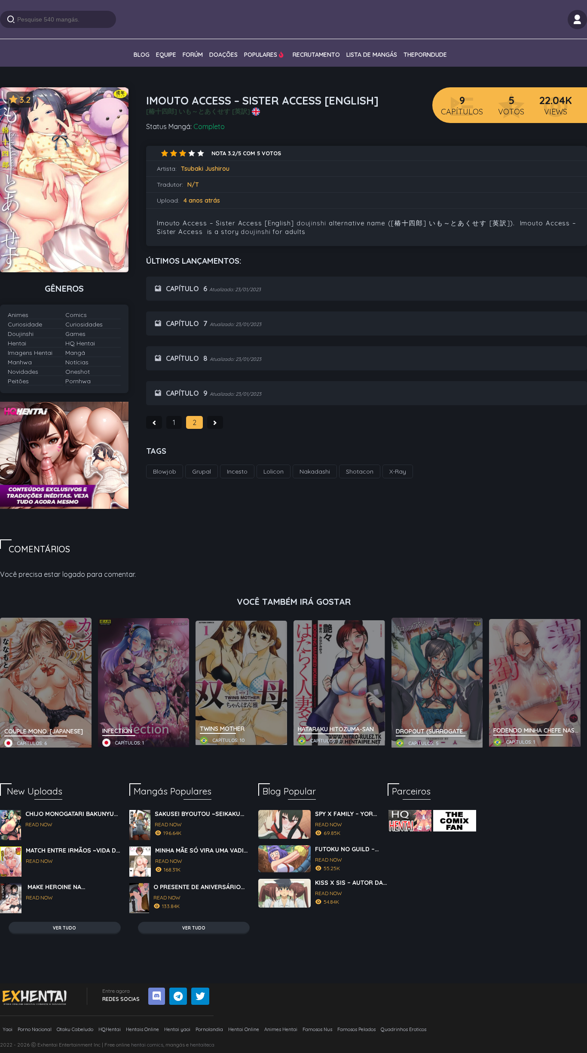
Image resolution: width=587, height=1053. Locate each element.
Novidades (23, 372)
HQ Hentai (80, 343)
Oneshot (77, 372)
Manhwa (20, 362)
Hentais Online (142, 1029)
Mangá (75, 353)
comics (155, 1044)
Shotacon (359, 471)
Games (75, 334)
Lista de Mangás (371, 54)
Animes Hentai (280, 1029)
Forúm (193, 54)
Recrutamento (316, 54)
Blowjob (164, 471)
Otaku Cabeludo (75, 1029)
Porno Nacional (35, 1029)
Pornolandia (209, 1029)
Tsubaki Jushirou (205, 168)
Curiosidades (84, 324)
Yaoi (7, 1029)
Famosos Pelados (356, 1029)
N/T (193, 184)
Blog (142, 54)
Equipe (166, 54)
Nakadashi (315, 471)
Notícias (77, 362)
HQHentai (109, 1029)
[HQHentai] (409, 820)
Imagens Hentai (30, 353)
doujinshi (311, 223)
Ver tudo (64, 928)
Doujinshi (21, 334)
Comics (76, 315)
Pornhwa (78, 381)
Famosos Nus (317, 1029)
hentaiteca (202, 1044)
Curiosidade (25, 324)
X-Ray (397, 471)
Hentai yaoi (177, 1029)
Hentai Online (243, 1029)
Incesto (237, 471)
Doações (223, 54)
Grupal (201, 471)
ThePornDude (425, 54)
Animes (18, 315)
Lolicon (273, 471)
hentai (138, 1044)
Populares (261, 54)
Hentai (17, 343)
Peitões (18, 381)
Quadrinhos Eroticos (403, 1029)
